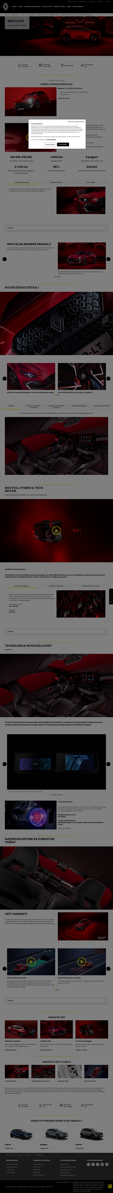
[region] (57, 134)
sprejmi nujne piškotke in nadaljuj (76, 121)
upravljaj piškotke (50, 144)
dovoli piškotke (63, 144)
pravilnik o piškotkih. (51, 139)
